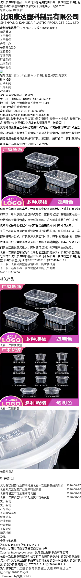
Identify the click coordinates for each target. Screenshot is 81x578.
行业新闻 (5, 59)
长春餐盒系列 (8, 47)
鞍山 (43, 568)
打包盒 (12, 272)
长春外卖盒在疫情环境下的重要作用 (33, 264)
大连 (50, 568)
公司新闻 (5, 63)
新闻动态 (5, 55)
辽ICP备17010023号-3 (14, 572)
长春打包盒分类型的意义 (52, 75)
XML (3, 536)
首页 (16, 75)
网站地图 (5, 533)
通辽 (62, 568)
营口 (69, 568)
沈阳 (22, 568)
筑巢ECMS (23, 576)
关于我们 (5, 36)
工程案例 (5, 51)
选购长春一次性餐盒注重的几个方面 (33, 268)
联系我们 (5, 67)
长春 (28, 568)
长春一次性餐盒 (59, 2)
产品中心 (5, 43)
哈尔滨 (36, 568)
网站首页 (5, 32)
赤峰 (56, 568)
